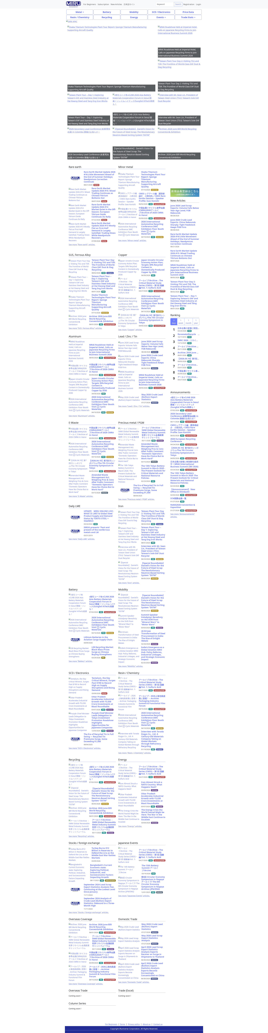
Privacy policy (134, 1024)
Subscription (103, 4)
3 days (174, 321)
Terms (122, 1024)
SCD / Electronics (161, 12)
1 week (180, 321)
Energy (134, 17)
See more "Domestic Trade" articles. (133, 982)
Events (160, 17)
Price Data (188, 12)
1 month (188, 321)
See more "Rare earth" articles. (82, 244)
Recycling (107, 17)
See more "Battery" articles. (80, 661)
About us (146, 1024)
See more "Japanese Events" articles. (134, 895)
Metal (79, 12)
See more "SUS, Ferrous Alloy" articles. (85, 328)
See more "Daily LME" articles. (82, 539)
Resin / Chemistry (79, 17)
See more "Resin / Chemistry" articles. (134, 753)
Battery (107, 12)
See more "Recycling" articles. (81, 836)
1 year (196, 321)
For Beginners (89, 4)
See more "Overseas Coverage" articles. (86, 983)
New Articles (116, 4)
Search (178, 4)
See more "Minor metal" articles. (132, 240)
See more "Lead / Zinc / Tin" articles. (134, 406)
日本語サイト (129, 4)
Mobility (133, 12)
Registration (188, 4)
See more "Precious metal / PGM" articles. (136, 499)
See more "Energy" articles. (130, 826)
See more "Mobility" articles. (130, 666)
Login (198, 4)
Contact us (157, 1024)
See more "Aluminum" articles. (82, 416)
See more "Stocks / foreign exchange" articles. (89, 912)
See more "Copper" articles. (130, 329)
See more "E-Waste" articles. (81, 496)
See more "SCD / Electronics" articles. (85, 748)
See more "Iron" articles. (128, 582)
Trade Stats (187, 17)
